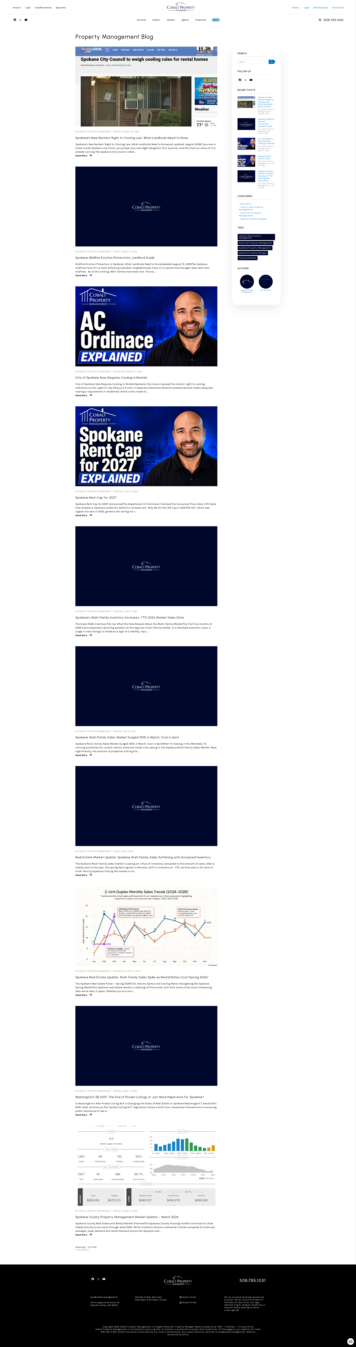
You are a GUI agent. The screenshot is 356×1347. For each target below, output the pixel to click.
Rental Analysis (320, 8)
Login (28, 8)
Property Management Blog (114, 36)
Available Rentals (43, 8)
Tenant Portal (189, 1302)
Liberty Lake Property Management (251, 208)
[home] (181, 6)
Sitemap (230, 1326)
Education (245, 203)
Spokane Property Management (255, 248)
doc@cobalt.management (104, 1297)
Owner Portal (189, 1297)
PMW (219, 1326)
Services (141, 20)
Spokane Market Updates (253, 219)
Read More (81, 155)
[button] (15, 20)
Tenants (171, 20)
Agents (185, 20)
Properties (200, 20)
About (216, 20)
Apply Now (61, 8)
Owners (156, 20)
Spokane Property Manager (253, 253)
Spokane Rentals (247, 258)
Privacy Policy (246, 1326)
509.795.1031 (333, 20)
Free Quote (337, 8)
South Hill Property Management (250, 214)
